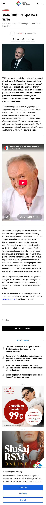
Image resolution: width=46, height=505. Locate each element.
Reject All (23, 500)
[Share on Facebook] (13, 39)
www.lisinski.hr (8, 299)
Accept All (23, 487)
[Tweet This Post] (18, 39)
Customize (23, 494)
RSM (20, 33)
